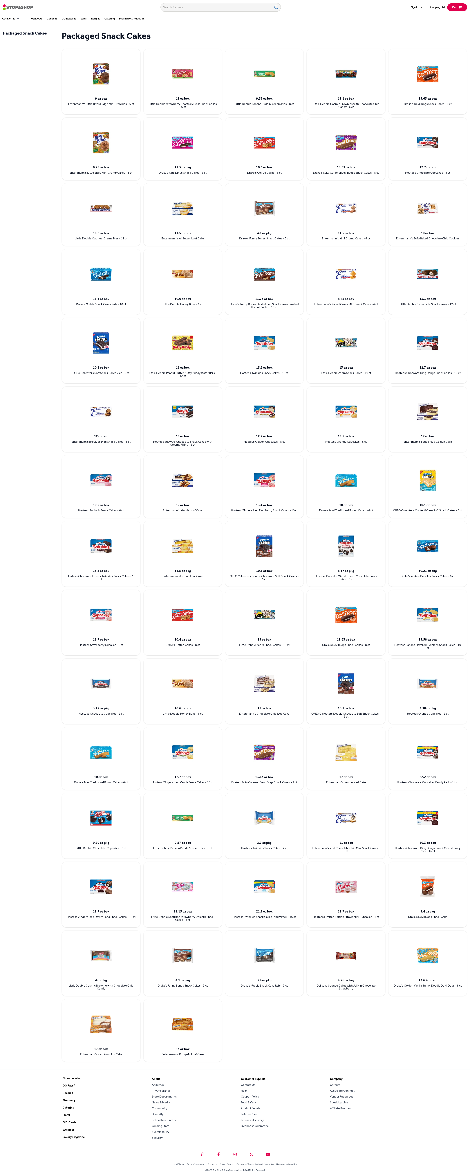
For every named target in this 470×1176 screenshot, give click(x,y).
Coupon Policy (250, 1096)
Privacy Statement (196, 1164)
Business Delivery (252, 1120)
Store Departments (164, 1096)
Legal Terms (178, 1164)
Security (157, 1137)
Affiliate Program (341, 1108)
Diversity (158, 1114)
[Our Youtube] (268, 1154)
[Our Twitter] (251, 1154)
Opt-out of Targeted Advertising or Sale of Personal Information (266, 1164)
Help (244, 1090)
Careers (335, 1085)
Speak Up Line (339, 1102)
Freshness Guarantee (255, 1126)
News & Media (161, 1102)
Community (159, 1108)
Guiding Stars (160, 1126)
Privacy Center (227, 1164)
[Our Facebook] (218, 1154)
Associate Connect (342, 1090)
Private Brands (161, 1090)
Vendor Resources (341, 1096)
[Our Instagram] (235, 1154)
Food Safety (248, 1102)
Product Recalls (250, 1108)
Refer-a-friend (250, 1114)
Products (212, 1164)
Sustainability (160, 1132)
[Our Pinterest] (202, 1154)
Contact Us (248, 1085)
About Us (158, 1085)
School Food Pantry (164, 1120)
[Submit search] (276, 7)
